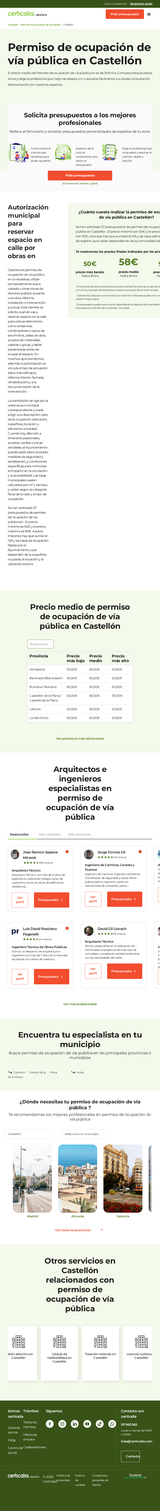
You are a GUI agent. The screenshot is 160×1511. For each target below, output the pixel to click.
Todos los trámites (30, 1424)
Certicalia (13, 24)
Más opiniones (79, 834)
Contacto (133, 1456)
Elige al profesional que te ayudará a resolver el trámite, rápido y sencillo (137, 154)
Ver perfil (20, 900)
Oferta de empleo (30, 1437)
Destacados (19, 834)
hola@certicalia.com (136, 1441)
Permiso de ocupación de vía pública (40, 24)
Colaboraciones (34, 1447)
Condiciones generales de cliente (100, 1480)
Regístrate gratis (141, 3)
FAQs (11, 1440)
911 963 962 (129, 1424)
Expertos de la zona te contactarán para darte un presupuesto (87, 155)
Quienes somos (14, 1430)
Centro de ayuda (15, 1450)
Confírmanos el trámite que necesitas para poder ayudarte (41, 154)
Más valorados (50, 834)
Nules (80, 1072)
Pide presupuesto (125, 14)
